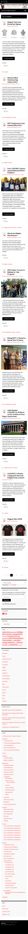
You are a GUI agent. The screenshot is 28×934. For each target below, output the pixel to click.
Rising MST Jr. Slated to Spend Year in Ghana (16, 339)
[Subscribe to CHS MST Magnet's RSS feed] (2, 1)
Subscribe (6, 600)
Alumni (3, 656)
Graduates (4, 673)
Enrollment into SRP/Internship (11, 849)
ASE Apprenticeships (9, 765)
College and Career (13, 174)
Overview (4, 807)
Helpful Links (5, 763)
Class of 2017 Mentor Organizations (12, 839)
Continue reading (8, 58)
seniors (15, 227)
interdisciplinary (7, 117)
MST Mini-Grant (7, 856)
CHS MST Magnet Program (8, 10)
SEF (15, 642)
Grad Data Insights (8, 757)
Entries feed (5, 908)
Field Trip (4, 670)
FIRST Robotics (9, 778)
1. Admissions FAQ (8, 740)
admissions (6, 632)
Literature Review (9, 871)
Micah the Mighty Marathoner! (14, 234)
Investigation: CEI (9, 864)
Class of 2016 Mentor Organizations (12, 837)
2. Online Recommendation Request (12, 743)
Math (3, 684)
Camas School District (9, 769)
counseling (5, 636)
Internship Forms (8, 851)
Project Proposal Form (9, 858)
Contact (4, 753)
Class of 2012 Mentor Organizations (12, 828)
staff (8, 645)
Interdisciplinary (12, 84)
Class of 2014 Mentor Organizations (12, 832)
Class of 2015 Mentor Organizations (12, 835)
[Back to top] (25, 931)
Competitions (7, 776)
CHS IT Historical (11, 782)
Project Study (5, 687)
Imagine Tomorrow (9, 780)
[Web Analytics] (3, 923)
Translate (13, 584)
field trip (17, 636)
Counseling (5, 664)
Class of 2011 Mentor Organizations (12, 826)
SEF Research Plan (9, 885)
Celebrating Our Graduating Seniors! (10, 727)
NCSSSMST (6, 802)
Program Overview (8, 818)
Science (4, 689)
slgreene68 (11, 26)
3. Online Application (8, 745)
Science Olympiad (9, 787)
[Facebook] (4, 1)
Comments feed (6, 911)
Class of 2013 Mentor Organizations (12, 830)
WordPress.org (5, 914)
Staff (3, 698)
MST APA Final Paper (10, 874)
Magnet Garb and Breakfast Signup (14, 23)
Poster (6, 878)
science (11, 642)
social (4, 645)
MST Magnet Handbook (9, 854)
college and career (8, 227)
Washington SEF (9, 792)
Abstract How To (9, 862)
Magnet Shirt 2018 (14, 519)
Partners (4, 824)
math (13, 640)
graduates (5, 638)
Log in (3, 906)
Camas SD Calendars (8, 772)
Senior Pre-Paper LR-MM (11, 887)
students (16, 26)
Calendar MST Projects (9, 844)
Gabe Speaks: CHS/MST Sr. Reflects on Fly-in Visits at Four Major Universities (13, 413)
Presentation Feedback (10, 883)
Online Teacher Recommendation (11, 750)
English (15, 127)
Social (3, 695)
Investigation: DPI (9, 867)
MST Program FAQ (8, 814)
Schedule (6, 820)
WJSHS (7, 794)
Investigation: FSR (9, 869)
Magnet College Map (8, 760)
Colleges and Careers (9, 774)
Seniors (18, 174)
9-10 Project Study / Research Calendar (11, 736)
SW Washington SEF (10, 789)
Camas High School (8, 767)
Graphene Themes (11, 924)
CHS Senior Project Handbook (11, 847)
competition (17, 634)
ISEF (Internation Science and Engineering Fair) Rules (15, 893)
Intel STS (7, 785)
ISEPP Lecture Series (9, 799)
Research (4, 842)
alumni (13, 632)
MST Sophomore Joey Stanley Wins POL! (16, 124)
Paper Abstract (8, 876)
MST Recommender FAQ (9, 747)
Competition (5, 661)
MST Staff (6, 816)
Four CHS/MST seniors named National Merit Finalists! (16, 170)
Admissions (5, 653)
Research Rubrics (8, 860)
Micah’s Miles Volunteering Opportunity (12, 80)
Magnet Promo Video (9, 809)
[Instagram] (6, 1)
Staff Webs (5, 897)
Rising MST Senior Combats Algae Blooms (12, 710)
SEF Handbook (7, 890)
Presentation (8, 880)
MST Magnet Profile (8, 811)
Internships (7, 640)
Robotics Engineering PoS (10, 804)
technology (20, 645)
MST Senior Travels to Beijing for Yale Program (16, 272)
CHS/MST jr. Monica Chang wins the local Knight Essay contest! (15, 476)
